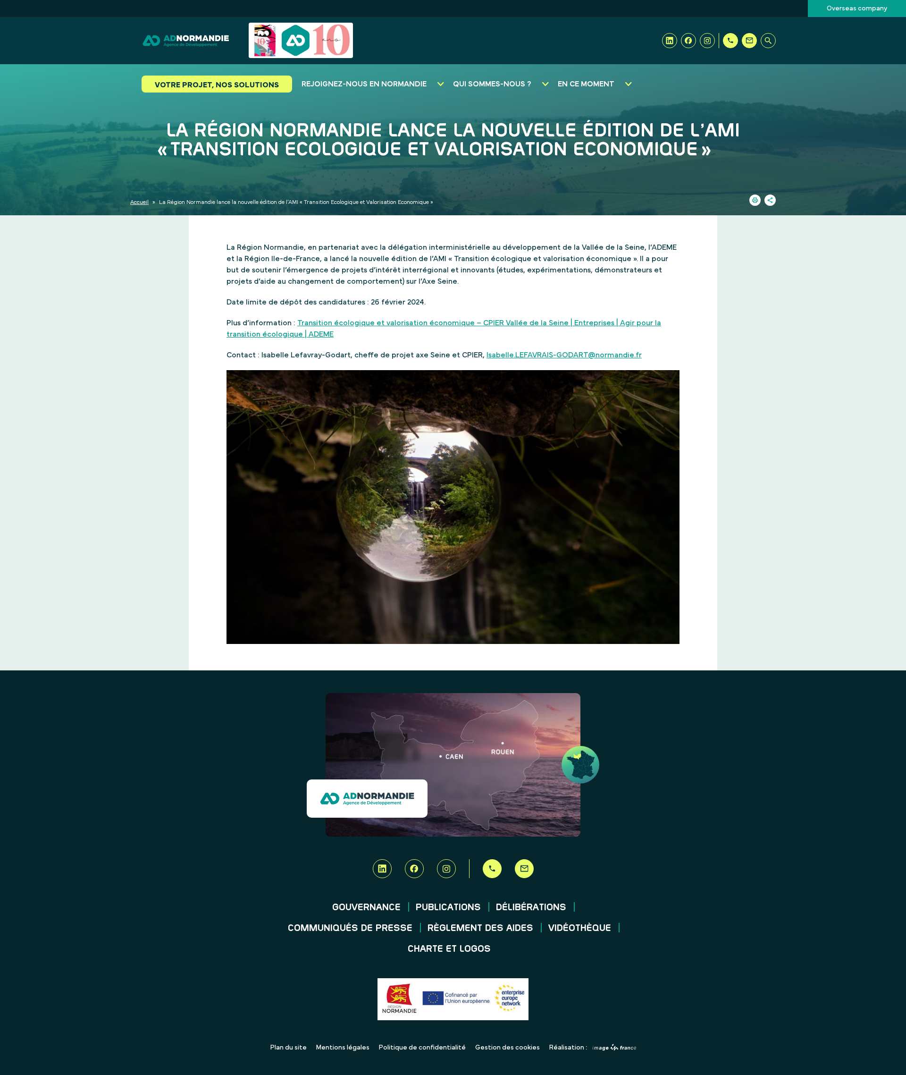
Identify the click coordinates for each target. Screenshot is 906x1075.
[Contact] (749, 40)
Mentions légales (342, 1047)
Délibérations (531, 907)
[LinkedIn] (669, 40)
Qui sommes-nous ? (492, 84)
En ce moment (586, 84)
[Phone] (730, 40)
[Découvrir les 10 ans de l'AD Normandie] (301, 40)
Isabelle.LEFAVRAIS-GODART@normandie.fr (564, 355)
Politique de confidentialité (422, 1047)
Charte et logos (449, 949)
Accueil (139, 202)
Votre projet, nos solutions (217, 85)
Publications (448, 907)
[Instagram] (707, 40)
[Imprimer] (755, 200)
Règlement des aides (480, 928)
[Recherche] (768, 40)
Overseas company (857, 8)
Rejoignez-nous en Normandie (364, 84)
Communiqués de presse (350, 928)
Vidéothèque (579, 928)
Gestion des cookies (507, 1047)
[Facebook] (688, 40)
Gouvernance (366, 907)
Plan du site (288, 1047)
